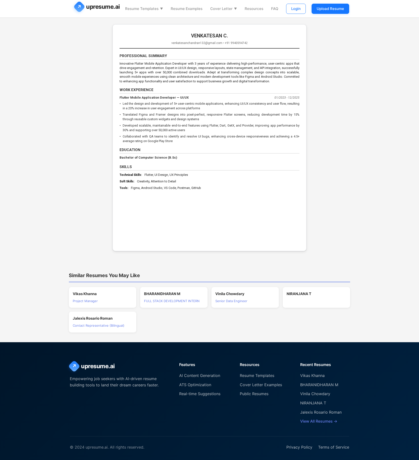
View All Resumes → (318, 421)
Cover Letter (223, 8)
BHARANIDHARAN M (319, 384)
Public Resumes (254, 393)
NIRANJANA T (313, 402)
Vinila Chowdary (315, 393)
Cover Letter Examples (261, 384)
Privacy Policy (299, 447)
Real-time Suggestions (199, 393)
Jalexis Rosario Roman (321, 412)
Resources (254, 8)
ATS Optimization (195, 384)
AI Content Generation (199, 375)
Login (296, 8)
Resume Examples (186, 8)
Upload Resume (330, 8)
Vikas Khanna (312, 375)
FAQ (274, 8)
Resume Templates (144, 8)
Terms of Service (333, 447)
